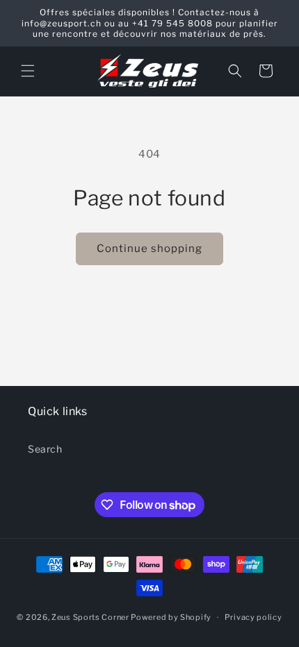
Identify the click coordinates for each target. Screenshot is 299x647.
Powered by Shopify (171, 617)
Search (45, 449)
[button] (28, 71)
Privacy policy (253, 617)
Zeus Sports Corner (90, 617)
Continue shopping (149, 248)
